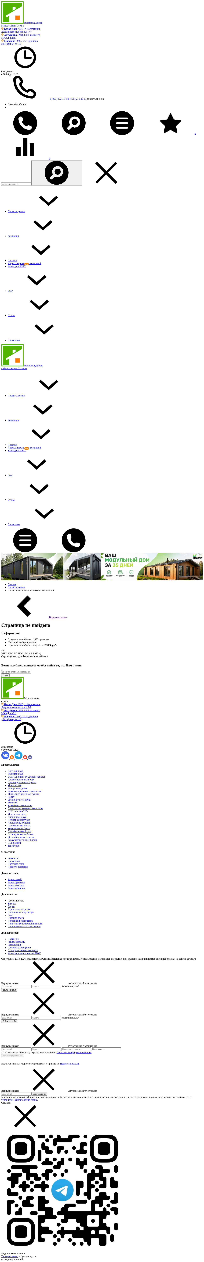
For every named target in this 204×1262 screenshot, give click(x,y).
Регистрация (14, 944)
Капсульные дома (17, 788)
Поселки (12, 260)
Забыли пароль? (70, 986)
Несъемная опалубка (19, 819)
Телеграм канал (9, 1256)
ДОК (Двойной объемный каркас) (26, 776)
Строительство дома (19, 909)
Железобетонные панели (21, 837)
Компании (13, 236)
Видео (11, 906)
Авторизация (90, 1046)
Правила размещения (19, 947)
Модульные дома (17, 814)
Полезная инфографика (20, 920)
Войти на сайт (9, 990)
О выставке (14, 340)
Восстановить (39, 1094)
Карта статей (15, 879)
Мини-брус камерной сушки (23, 794)
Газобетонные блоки (19, 825)
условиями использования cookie (19, 1100)
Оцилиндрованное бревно (22, 782)
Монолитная (14, 785)
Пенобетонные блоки (19, 831)
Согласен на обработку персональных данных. (30, 1052)
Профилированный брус (21, 779)
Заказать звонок (95, 98)
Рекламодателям (16, 941)
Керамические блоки (19, 828)
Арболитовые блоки (19, 822)
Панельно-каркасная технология (25, 808)
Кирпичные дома (17, 817)
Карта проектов (16, 882)
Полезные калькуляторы (21, 912)
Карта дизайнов (16, 888)
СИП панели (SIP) (18, 811)
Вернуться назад (58, 617)
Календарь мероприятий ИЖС (24, 953)
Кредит (12, 903)
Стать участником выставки (23, 950)
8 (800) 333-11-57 (59, 98)
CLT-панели (14, 842)
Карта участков (16, 885)
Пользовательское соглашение (24, 926)
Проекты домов (16, 211)
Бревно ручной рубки (19, 799)
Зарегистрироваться (12, 1055)
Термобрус (13, 845)
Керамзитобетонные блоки (22, 840)
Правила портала (69, 1063)
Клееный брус (15, 771)
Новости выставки (18, 866)
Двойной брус (15, 773)
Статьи (11, 315)
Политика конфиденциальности (25, 923)
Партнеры (13, 939)
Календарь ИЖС (17, 266)
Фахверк (12, 802)
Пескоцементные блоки (20, 834)
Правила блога (16, 917)
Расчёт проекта (16, 900)
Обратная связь (16, 864)
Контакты (13, 858)
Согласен (6, 1102)
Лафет (11, 796)
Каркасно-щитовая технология (24, 791)
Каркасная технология (20, 805)
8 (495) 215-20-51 (77, 98)
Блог (10, 290)
